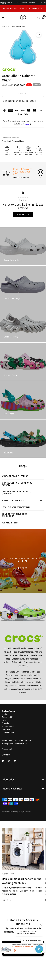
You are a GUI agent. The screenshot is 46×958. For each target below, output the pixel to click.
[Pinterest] (17, 761)
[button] (22, 568)
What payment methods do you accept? (17, 483)
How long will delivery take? (17, 507)
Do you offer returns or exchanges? (14, 515)
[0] (42, 17)
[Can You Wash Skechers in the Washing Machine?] (23, 849)
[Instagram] (11, 761)
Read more (7, 900)
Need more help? (10, 522)
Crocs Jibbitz (6, 141)
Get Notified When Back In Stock (19, 101)
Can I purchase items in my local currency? (18, 492)
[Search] (39, 17)
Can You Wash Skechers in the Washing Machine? (22, 881)
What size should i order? (15, 476)
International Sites (12, 788)
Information (8, 779)
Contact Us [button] (7, 755)
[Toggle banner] (41, 8)
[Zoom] (38, 34)
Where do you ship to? (13, 500)
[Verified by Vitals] (15, 950)
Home (3, 26)
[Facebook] (5, 761)
